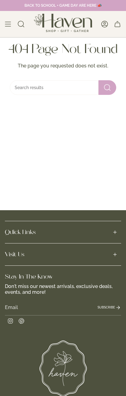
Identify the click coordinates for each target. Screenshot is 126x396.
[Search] (107, 87)
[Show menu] (8, 24)
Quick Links (20, 232)
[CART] (117, 24)
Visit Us (14, 254)
